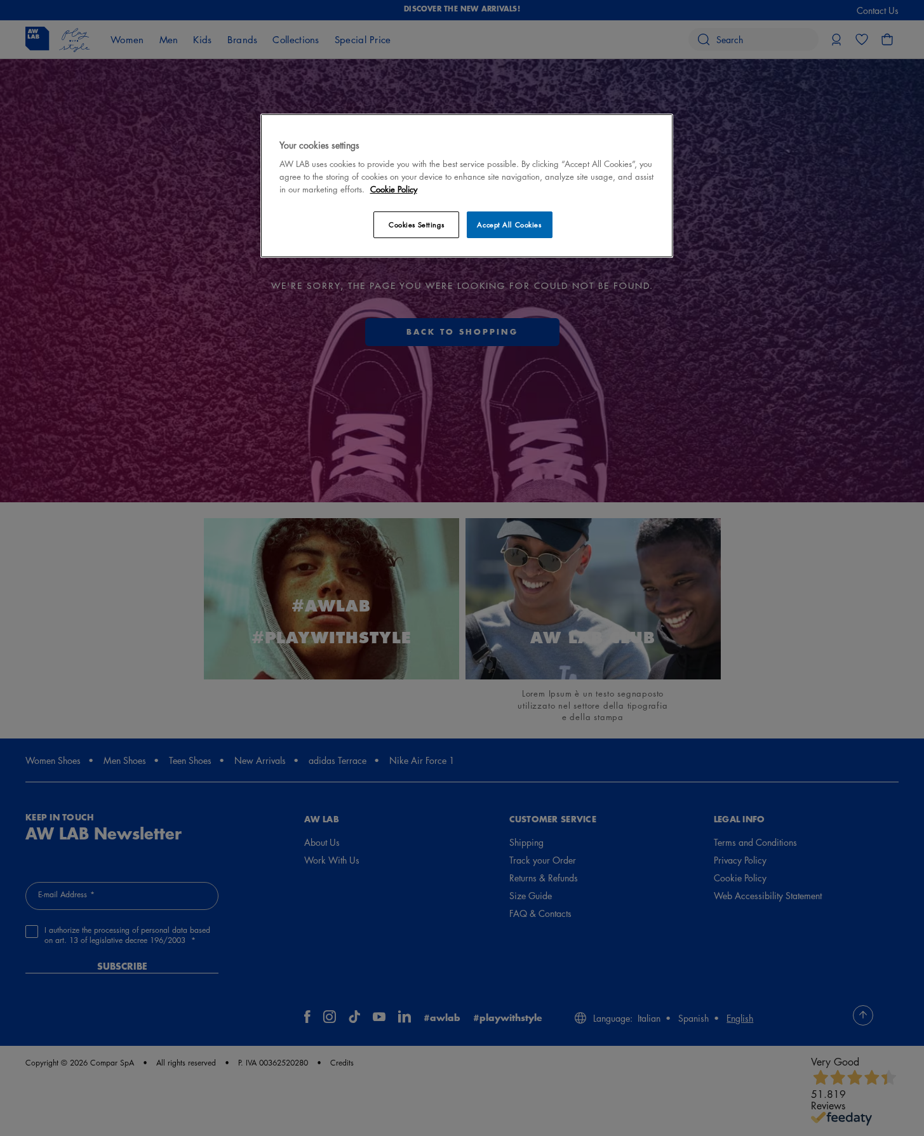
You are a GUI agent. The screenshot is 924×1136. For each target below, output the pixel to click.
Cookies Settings (416, 224)
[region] (466, 186)
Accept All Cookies (509, 224)
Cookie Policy (393, 189)
